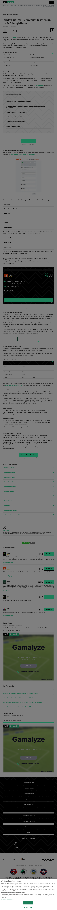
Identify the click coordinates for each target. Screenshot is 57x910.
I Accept (28, 903)
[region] (28, 894)
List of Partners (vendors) (7, 899)
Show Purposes (28, 907)
